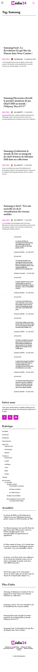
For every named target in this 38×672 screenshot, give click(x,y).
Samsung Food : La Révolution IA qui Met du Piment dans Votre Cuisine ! (18, 50)
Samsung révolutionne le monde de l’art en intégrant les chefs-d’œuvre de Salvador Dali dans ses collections (18, 155)
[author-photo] (12, 59)
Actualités (17, 237)
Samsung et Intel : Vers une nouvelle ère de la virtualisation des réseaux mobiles (17, 210)
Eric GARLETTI (18, 112)
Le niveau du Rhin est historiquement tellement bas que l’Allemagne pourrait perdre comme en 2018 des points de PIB (24, 244)
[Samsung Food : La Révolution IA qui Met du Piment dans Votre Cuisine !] (19, 32)
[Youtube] (16, 417)
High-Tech (5, 59)
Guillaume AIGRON (19, 252)
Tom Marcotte (18, 59)
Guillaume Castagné (19, 273)
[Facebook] (4, 417)
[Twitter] (10, 417)
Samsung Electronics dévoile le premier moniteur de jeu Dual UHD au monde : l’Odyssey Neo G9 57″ (18, 102)
